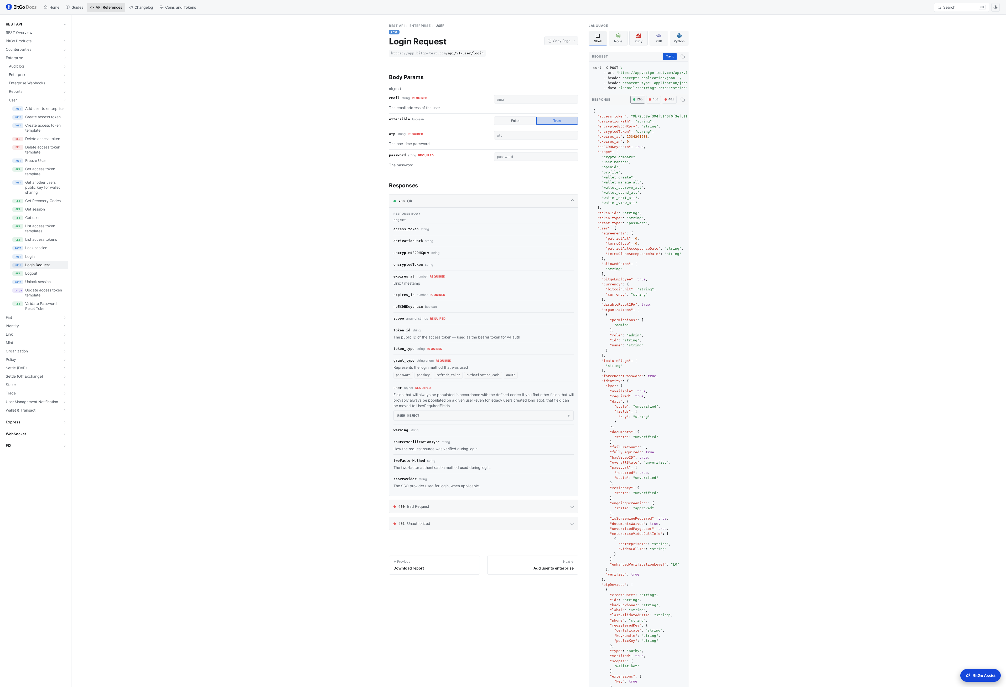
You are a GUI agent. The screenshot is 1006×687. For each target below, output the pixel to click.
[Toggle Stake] (65, 385)
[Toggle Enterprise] (65, 58)
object (408, 415)
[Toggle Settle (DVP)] (65, 368)
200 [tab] (639, 99)
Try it (669, 56)
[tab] (598, 38)
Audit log (16, 66)
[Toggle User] (65, 100)
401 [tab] (671, 99)
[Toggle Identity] (65, 326)
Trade (11, 393)
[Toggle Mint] (65, 343)
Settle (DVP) (16, 368)
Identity (12, 326)
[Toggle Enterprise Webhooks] (65, 83)
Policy (11, 359)
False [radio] (515, 121)
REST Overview (19, 32)
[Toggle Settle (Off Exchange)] (65, 376)
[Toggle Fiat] (65, 317)
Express (13, 422)
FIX (9, 445)
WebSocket (16, 434)
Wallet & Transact (20, 410)
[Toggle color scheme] (995, 7)
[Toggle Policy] (65, 360)
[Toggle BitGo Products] (65, 41)
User (13, 100)
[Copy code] (681, 56)
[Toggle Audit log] (65, 66)
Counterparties (18, 49)
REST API (14, 24)
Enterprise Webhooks (27, 83)
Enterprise (14, 57)
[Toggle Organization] (65, 351)
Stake (11, 384)
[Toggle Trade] (65, 393)
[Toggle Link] (65, 334)
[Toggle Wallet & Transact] (65, 410)
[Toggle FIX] (65, 446)
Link (9, 334)
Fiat (9, 317)
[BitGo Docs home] (21, 7)
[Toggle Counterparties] (65, 50)
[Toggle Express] (65, 422)
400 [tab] (655, 99)
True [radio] (557, 121)
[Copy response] (681, 99)
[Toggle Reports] (65, 92)
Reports (15, 91)
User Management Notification (32, 401)
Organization (17, 351)
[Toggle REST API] (65, 24)
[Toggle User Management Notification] (65, 402)
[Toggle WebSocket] (65, 434)
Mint (9, 342)
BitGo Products (19, 41)
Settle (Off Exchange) (24, 376)
